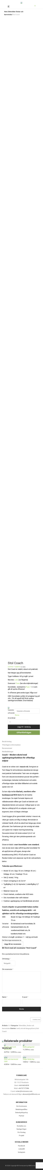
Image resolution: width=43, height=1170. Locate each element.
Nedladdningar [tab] (7, 752)
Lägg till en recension (12, 944)
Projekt (21, 1135)
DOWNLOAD (36, 1019)
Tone (18, 683)
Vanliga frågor (21, 1129)
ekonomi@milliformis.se (31, 1094)
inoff (18, 1028)
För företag (21, 1132)
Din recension (7, 969)
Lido (16, 680)
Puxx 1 (28, 687)
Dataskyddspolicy (21, 1112)
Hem (5, 11)
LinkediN (21, 1149)
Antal (9, 718)
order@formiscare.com (23, 1091)
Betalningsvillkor (21, 1109)
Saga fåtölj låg (28, 1059)
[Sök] (30, 5)
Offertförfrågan (24, 732)
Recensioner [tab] (7, 748)
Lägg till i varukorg (24, 727)
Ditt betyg (6, 959)
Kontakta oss (21, 1126)
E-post (25, 997)
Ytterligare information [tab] (11, 745)
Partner (21, 1116)
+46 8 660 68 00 (23, 1085)
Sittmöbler (11, 11)
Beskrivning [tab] (6, 742)
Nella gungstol (28, 1047)
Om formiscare (21, 1106)
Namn (4, 997)
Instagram (21, 1152)
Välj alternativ (7, 1048)
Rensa (17, 715)
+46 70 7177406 (23, 1088)
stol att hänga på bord (27, 1028)
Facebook (21, 1146)
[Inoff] (3, 1040)
